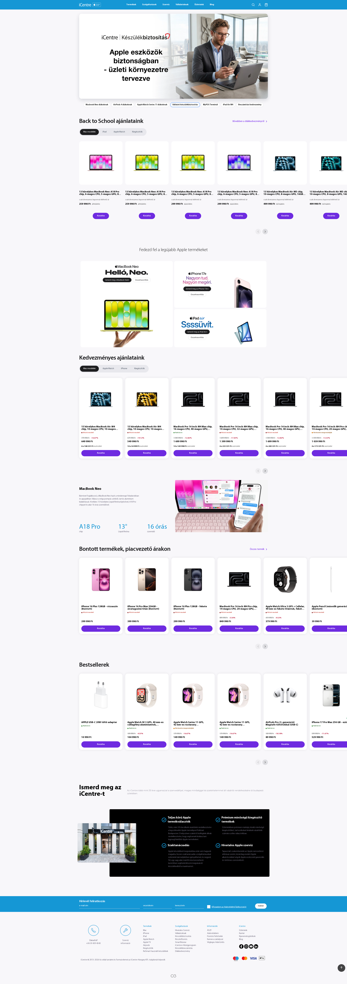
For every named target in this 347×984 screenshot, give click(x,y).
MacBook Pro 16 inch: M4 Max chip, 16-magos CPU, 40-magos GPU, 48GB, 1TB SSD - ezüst (285, 429)
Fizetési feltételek (215, 936)
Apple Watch (119, 132)
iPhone (124, 368)
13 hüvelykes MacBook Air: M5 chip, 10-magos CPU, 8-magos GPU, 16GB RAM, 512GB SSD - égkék (283, 194)
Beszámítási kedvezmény (249, 105)
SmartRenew (180, 942)
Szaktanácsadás (178, 845)
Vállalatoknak (182, 5)
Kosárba (101, 216)
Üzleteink (199, 5)
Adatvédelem (213, 933)
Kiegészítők (137, 132)
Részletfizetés (181, 939)
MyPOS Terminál (210, 105)
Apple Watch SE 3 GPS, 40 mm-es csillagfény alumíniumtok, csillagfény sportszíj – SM (145, 725)
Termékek (131, 5)
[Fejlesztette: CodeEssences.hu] (173, 975)
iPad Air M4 (228, 105)
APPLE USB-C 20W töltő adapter (99, 722)
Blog (212, 5)
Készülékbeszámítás (184, 948)
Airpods (146, 945)
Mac (145, 930)
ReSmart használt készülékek (155, 951)
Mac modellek (89, 132)
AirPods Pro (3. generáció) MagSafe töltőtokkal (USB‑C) (282, 723)
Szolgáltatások (149, 5)
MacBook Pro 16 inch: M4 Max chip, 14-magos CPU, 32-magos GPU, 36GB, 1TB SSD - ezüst (239, 429)
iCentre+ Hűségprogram (185, 945)
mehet (261, 906)
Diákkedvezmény (182, 951)
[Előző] (258, 231)
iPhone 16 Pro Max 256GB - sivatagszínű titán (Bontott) (143, 607)
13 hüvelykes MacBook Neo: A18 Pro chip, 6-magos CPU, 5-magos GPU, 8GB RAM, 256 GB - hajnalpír (100, 194)
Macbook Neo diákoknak (97, 105)
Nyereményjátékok (247, 936)
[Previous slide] (83, 56)
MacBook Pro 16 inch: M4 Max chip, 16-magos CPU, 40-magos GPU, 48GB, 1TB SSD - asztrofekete (193, 429)
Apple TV (147, 942)
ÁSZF (209, 930)
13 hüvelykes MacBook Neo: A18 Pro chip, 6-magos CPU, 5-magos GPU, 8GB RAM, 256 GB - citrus (146, 194)
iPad (105, 132)
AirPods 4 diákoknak (122, 105)
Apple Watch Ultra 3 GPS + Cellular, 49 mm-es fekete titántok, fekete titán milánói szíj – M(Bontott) (285, 609)
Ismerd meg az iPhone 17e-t (197, 288)
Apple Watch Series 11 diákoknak (152, 105)
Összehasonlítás (141, 280)
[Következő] (265, 231)
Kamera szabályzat (215, 939)
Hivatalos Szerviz (182, 930)
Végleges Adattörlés (215, 942)
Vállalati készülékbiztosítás (185, 105)
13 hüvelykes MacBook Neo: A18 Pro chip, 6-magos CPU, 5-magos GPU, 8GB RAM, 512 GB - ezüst (238, 194)
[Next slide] (264, 56)
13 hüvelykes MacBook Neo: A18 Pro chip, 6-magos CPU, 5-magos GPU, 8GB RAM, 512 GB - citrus (192, 194)
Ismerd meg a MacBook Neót (117, 280)
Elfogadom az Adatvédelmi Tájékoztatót (229, 907)
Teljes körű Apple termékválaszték (179, 819)
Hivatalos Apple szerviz (237, 845)
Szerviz (166, 5)
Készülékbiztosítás (183, 936)
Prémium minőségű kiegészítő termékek (241, 819)
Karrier (242, 933)
